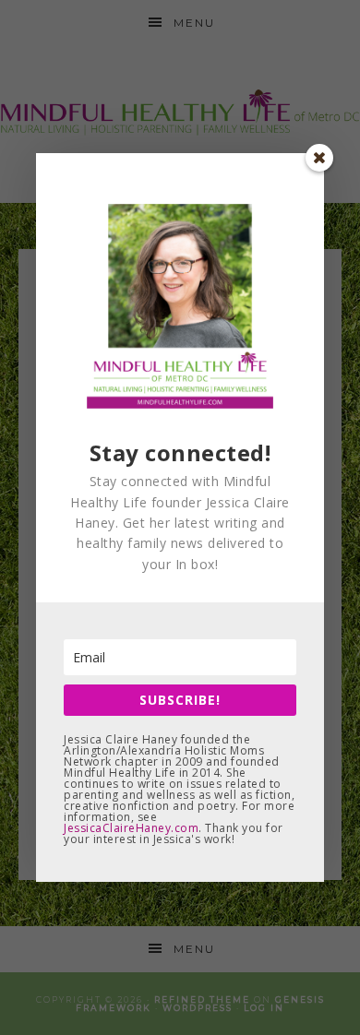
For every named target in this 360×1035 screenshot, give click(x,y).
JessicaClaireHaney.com (131, 828)
